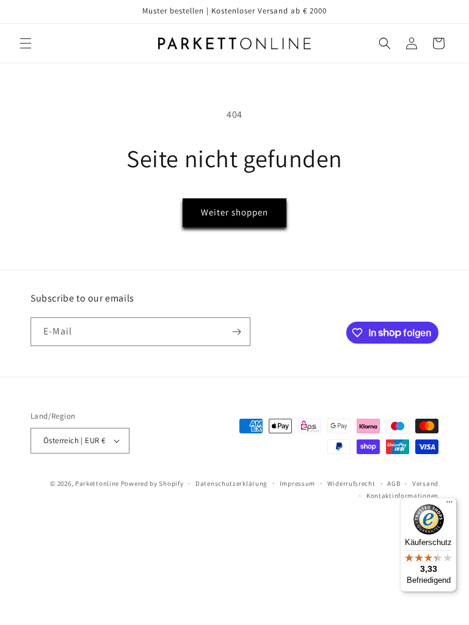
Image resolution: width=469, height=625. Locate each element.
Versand (425, 483)
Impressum (297, 483)
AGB (393, 483)
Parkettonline (97, 483)
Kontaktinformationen (402, 495)
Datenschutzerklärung (231, 483)
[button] (25, 43)
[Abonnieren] (236, 331)
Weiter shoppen (234, 212)
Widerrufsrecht (351, 483)
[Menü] (449, 504)
